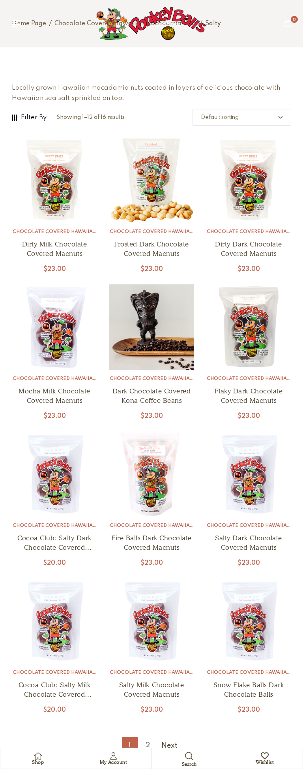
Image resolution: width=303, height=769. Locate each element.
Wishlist (265, 762)
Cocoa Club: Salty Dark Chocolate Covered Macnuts (54, 547)
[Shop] (38, 756)
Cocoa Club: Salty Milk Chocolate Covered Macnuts (54, 694)
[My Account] (114, 756)
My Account (113, 762)
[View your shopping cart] (287, 23)
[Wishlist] (265, 756)
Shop (38, 762)
